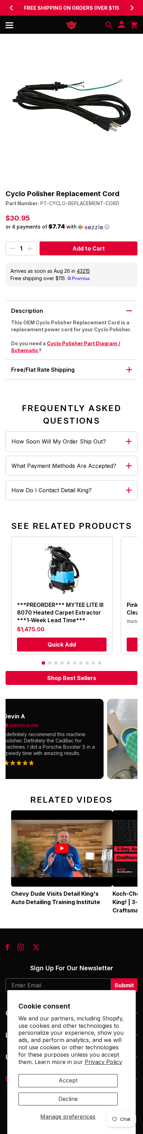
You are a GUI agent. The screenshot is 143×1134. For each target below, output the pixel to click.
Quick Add (62, 644)
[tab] (43, 663)
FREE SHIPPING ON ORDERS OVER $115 (71, 8)
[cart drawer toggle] (134, 25)
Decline (68, 1098)
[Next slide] (131, 7)
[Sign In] (121, 25)
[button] (71, 226)
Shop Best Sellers (71, 677)
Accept (68, 1080)
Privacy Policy (103, 1061)
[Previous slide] (11, 7)
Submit (124, 985)
